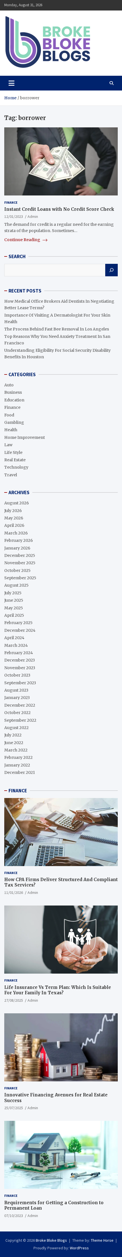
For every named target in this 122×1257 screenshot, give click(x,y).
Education (14, 400)
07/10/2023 (13, 1215)
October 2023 (17, 675)
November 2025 (19, 562)
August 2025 (16, 585)
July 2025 (13, 592)
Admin (33, 216)
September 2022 (20, 720)
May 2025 (13, 607)
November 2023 (19, 667)
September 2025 (20, 577)
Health (10, 429)
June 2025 (13, 600)
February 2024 (18, 652)
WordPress (79, 1247)
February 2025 (18, 622)
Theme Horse (102, 1240)
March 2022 (16, 750)
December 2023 (19, 660)
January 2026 (17, 548)
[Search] (111, 270)
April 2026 (14, 525)
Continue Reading (22, 239)
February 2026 (18, 540)
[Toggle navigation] (11, 83)
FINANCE (18, 791)
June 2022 (13, 742)
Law (8, 444)
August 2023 (16, 690)
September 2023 (20, 682)
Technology (16, 467)
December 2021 (19, 772)
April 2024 (14, 637)
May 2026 (13, 518)
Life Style (13, 452)
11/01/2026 (13, 892)
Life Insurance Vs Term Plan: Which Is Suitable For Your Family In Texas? (57, 990)
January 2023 (17, 697)
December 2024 (19, 630)
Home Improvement (24, 437)
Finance (11, 202)
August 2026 (16, 503)
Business (13, 392)
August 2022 (16, 727)
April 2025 (14, 615)
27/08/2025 (13, 1000)
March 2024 (16, 645)
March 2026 (16, 533)
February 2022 (18, 757)
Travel (10, 474)
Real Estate (15, 459)
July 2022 (13, 735)
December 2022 (19, 705)
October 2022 (17, 712)
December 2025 (19, 555)
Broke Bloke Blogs (51, 1240)
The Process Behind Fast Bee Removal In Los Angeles (56, 329)
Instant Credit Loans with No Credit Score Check (59, 209)
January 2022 (17, 765)
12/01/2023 (13, 216)
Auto (9, 385)
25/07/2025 (13, 1107)
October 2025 (17, 570)
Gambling (14, 422)
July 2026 (13, 510)
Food (9, 415)
